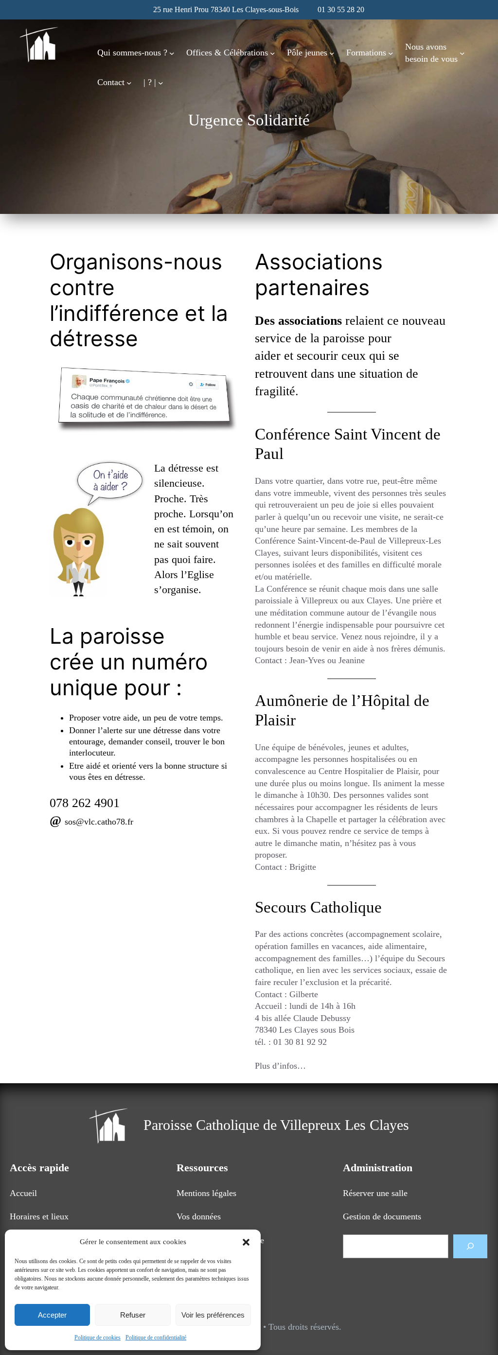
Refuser (132, 1315)
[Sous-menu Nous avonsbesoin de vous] (462, 52)
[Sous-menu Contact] (129, 82)
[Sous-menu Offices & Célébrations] (272, 52)
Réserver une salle (375, 1193)
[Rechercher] (470, 1246)
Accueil (23, 1193)
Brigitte (302, 867)
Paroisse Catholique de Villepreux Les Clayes (276, 1125)
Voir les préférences (213, 1315)
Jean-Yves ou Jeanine (327, 660)
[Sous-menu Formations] (390, 52)
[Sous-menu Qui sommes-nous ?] (172, 52)
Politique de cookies (97, 1337)
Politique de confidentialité (155, 1337)
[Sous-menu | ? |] (160, 82)
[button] (246, 1242)
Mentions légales (206, 1193)
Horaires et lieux (39, 1216)
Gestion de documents (382, 1216)
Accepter (52, 1315)
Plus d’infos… (280, 1066)
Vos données (199, 1216)
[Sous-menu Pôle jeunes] (332, 52)
